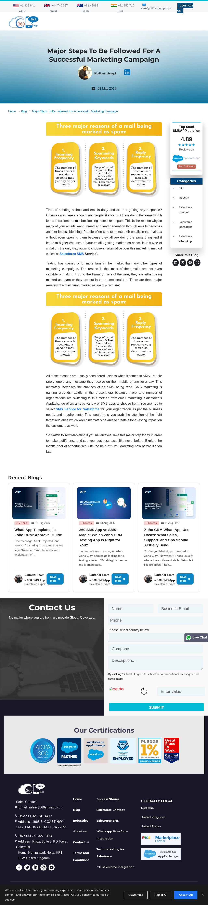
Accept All (186, 894)
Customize (135, 894)
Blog (24, 111)
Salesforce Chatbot (110, 810)
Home (12, 111)
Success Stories (107, 799)
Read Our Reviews (187, 166)
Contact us (81, 842)
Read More (53, 579)
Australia (147, 808)
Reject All (160, 894)
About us (80, 831)
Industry (184, 197)
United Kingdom (153, 817)
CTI (181, 188)
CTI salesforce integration (115, 867)
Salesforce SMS (72, 254)
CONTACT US (185, 8)
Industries (80, 820)
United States (151, 826)
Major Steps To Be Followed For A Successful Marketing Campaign (75, 111)
